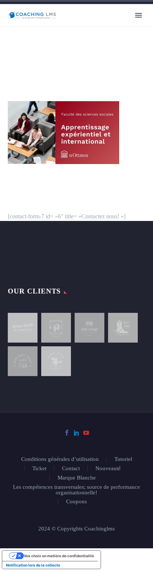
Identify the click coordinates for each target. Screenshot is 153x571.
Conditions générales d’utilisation (60, 459)
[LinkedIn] (76, 433)
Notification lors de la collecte (33, 565)
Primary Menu (138, 15)
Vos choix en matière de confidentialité (59, 556)
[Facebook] (67, 433)
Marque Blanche (77, 478)
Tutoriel (123, 459)
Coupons (76, 501)
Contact (71, 468)
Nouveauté (108, 468)
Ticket (39, 468)
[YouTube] (86, 433)
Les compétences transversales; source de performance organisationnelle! (76, 489)
